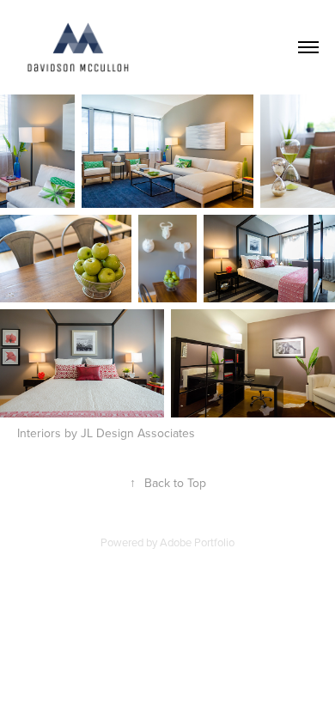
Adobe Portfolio (197, 542)
